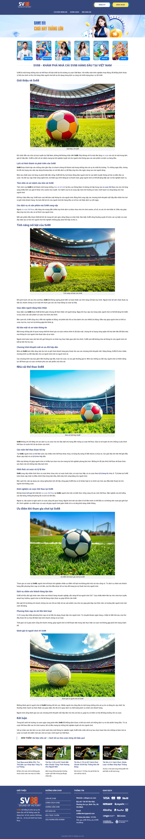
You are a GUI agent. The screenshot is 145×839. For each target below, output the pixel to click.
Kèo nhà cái (86, 12)
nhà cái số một (59, 187)
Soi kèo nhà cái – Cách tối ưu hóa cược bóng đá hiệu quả (58, 738)
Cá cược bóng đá (60, 12)
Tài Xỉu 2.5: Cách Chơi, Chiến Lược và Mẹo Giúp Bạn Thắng (115, 763)
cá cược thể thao (28, 209)
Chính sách (74, 12)
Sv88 (19, 615)
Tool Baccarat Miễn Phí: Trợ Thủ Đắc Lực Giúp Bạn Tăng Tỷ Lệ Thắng (29, 764)
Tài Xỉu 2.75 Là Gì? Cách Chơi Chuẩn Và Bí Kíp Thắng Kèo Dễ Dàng (86, 764)
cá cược (105, 155)
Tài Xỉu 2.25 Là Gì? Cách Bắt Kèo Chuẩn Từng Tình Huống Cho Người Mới (57, 764)
